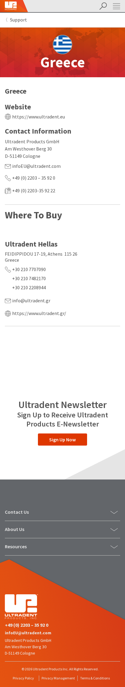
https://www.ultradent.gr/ (39, 313)
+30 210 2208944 (29, 287)
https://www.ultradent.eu (38, 117)
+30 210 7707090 (29, 269)
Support (18, 19)
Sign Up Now (62, 439)
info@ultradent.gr (31, 300)
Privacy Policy (23, 678)
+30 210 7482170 (29, 278)
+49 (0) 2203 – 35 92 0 (33, 178)
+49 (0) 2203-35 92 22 (33, 190)
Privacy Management (58, 678)
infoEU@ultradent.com (36, 166)
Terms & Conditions (95, 678)
